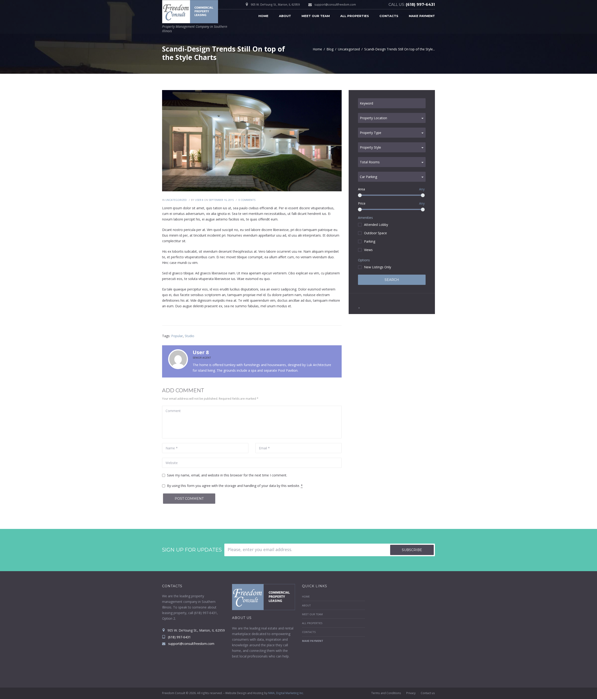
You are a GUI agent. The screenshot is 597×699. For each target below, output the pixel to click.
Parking (369, 241)
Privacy (411, 693)
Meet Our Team (316, 16)
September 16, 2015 (221, 200)
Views (368, 250)
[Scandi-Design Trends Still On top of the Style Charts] (252, 140)
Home (263, 16)
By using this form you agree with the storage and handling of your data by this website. (235, 485)
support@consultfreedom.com (335, 5)
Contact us (428, 693)
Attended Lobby (376, 224)
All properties (354, 16)
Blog (329, 49)
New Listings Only (377, 267)
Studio (189, 336)
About (285, 16)
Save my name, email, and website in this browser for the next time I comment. (227, 475)
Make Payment (422, 16)
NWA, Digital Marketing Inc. (286, 693)
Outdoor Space (375, 233)
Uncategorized (349, 49)
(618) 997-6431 (420, 4)
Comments (247, 200)
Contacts (388, 16)
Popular (177, 336)
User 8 (199, 200)
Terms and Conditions (386, 693)
